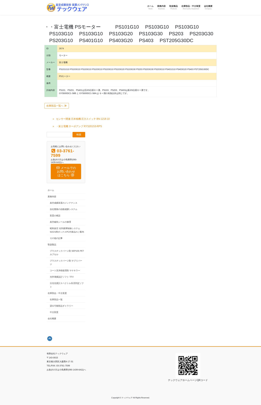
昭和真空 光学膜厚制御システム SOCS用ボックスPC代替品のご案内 (67, 230)
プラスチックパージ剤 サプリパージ (66, 262)
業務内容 (52, 196)
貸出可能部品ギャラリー (61, 306)
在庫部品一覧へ (55, 105)
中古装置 (54, 312)
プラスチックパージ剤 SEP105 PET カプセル (67, 253)
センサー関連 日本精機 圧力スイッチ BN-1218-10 (83, 119)
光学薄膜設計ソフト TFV (62, 277)
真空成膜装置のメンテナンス (63, 203)
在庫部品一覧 (56, 299)
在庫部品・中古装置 (57, 293)
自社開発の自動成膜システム (63, 209)
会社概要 (52, 318)
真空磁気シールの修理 (60, 222)
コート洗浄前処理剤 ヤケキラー (65, 270)
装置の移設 (55, 215)
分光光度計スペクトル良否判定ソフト (67, 285)
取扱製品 (52, 244)
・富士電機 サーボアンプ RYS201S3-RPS (79, 126)
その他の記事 (56, 238)
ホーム (51, 190)
